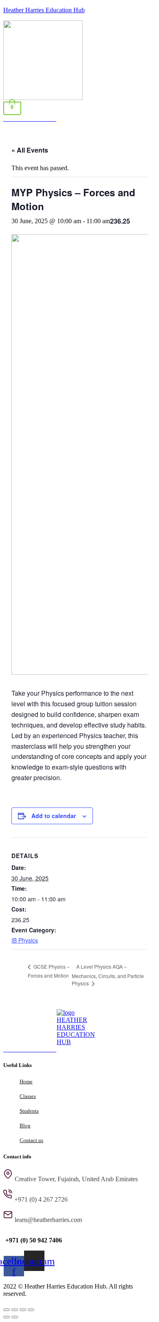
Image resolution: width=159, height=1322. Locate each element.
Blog (25, 1125)
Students (29, 1111)
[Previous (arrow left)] (6, 1317)
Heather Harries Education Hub (44, 10)
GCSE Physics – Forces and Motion (49, 971)
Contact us (31, 1140)
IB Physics (24, 940)
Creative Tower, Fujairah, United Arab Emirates (76, 1179)
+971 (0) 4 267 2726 (41, 1199)
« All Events (29, 150)
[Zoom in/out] (6, 1310)
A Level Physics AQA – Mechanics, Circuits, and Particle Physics (108, 975)
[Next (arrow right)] (14, 1317)
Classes (28, 1096)
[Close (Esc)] (31, 1310)
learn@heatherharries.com (48, 1219)
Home (26, 1081)
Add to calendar (53, 816)
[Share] (23, 1310)
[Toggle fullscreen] (14, 1310)
